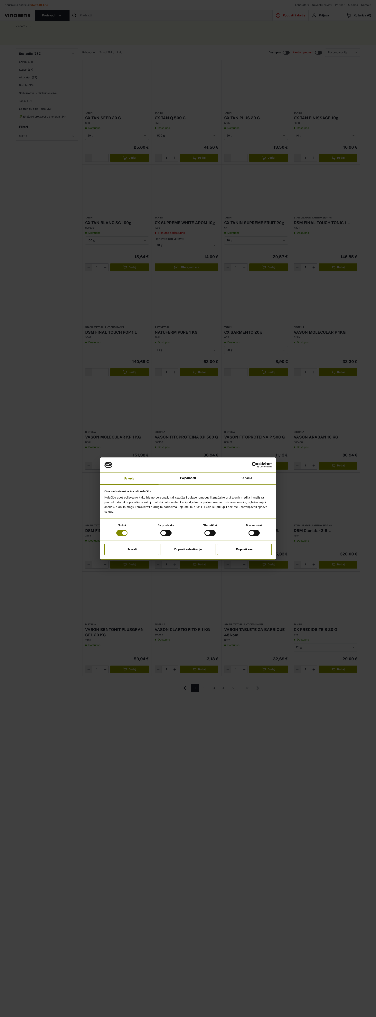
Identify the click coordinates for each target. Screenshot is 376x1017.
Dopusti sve (244, 549)
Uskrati (132, 549)
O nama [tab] (246, 478)
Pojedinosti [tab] (188, 478)
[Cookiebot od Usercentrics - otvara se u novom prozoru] (255, 465)
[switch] (166, 533)
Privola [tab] (129, 478)
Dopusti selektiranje (188, 549)
